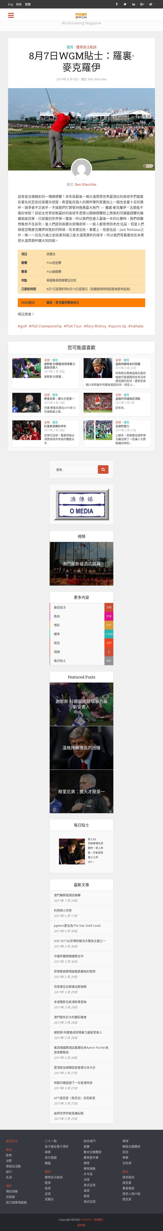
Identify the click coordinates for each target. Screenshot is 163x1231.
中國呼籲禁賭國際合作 (69, 956)
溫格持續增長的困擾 (127, 364)
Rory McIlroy (96, 326)
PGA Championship (46, 326)
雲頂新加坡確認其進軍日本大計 (75, 1067)
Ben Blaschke (97, 79)
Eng (10, 4)
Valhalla (137, 326)
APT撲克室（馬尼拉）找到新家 (74, 1098)
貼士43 (92, 839)
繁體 (28, 4)
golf (23, 326)
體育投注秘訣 (86, 47)
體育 (70, 47)
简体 (19, 4)
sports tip (118, 326)
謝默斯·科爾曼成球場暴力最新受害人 (59, 365)
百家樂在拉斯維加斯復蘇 (70, 987)
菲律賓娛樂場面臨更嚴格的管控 (75, 971)
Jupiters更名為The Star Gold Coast (77, 926)
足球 (47, 360)
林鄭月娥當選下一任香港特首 (73, 1083)
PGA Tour (74, 326)
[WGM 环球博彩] (81, 15)
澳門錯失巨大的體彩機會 (70, 1017)
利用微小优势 (63, 910)
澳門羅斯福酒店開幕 (81, 563)
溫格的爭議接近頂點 (127, 398)
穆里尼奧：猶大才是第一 (59, 398)
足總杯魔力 (122, 426)
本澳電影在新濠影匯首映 (70, 1002)
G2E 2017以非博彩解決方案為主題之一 (80, 941)
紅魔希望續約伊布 (55, 426)
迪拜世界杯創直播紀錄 (69, 1113)
